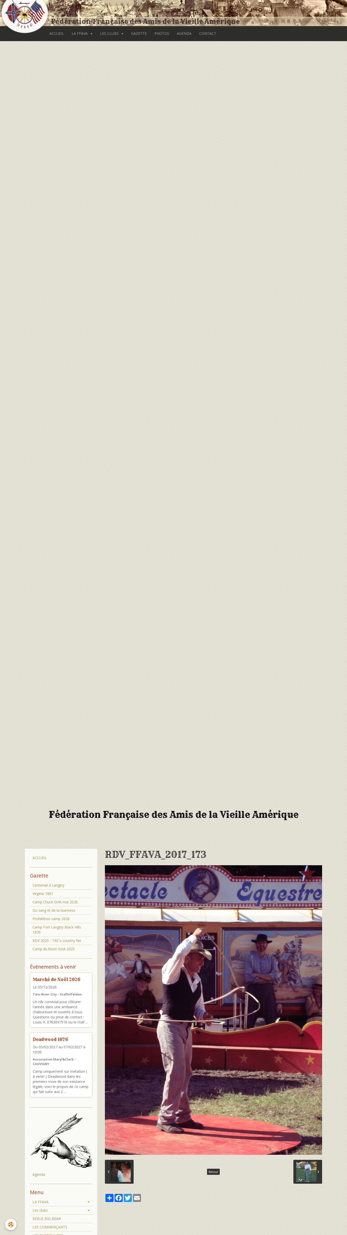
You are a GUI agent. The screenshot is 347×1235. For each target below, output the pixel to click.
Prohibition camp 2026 (51, 918)
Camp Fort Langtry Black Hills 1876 (57, 930)
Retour (213, 1172)
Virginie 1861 (43, 893)
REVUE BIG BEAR (47, 1218)
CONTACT (207, 33)
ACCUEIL (57, 33)
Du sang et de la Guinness (54, 910)
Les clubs (40, 1210)
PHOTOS (161, 33)
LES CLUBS (110, 33)
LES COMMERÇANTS (50, 1227)
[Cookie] (11, 1224)
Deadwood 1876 (50, 1039)
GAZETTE (139, 33)
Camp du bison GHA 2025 (54, 949)
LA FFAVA (80, 33)
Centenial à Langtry (48, 885)
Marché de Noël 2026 (56, 979)
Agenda (39, 1174)
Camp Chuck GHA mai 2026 (55, 902)
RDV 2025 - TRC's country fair (57, 940)
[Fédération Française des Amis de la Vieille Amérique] (25, 13)
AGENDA (184, 33)
